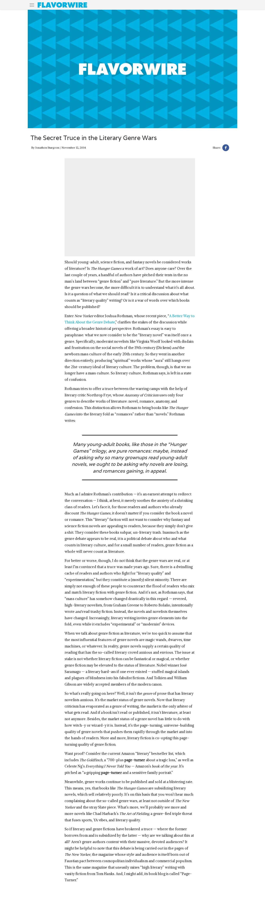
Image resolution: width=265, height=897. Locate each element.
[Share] (225, 148)
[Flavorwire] (62, 5)
